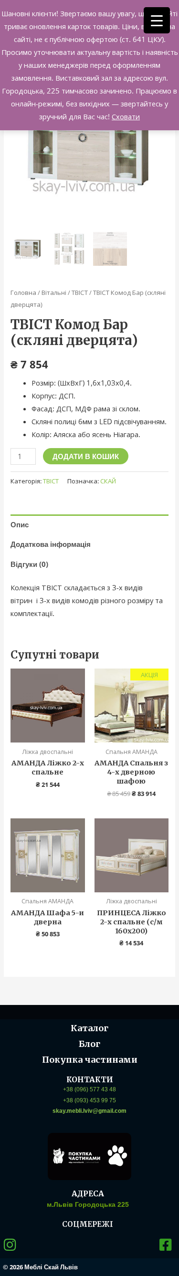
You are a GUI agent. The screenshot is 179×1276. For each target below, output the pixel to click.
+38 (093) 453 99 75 (89, 1100)
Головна (23, 292)
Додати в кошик (86, 456)
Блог (89, 1043)
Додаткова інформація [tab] (51, 544)
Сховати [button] (126, 116)
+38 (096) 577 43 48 (89, 1089)
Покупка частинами (89, 1059)
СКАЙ (108, 481)
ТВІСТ (80, 292)
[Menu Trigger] (157, 20)
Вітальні (54, 292)
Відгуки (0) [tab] (29, 564)
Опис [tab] (20, 524)
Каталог (89, 1028)
